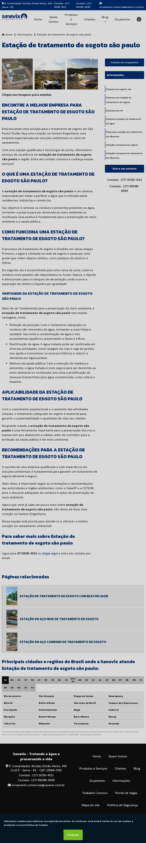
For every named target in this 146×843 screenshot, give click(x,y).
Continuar (73, 834)
